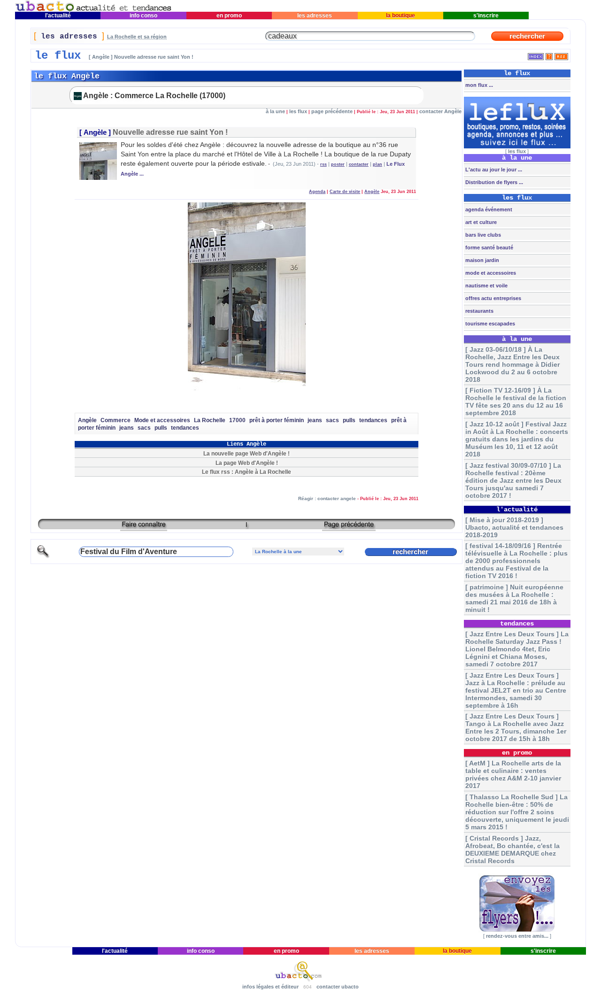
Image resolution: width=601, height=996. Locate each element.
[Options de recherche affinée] (43, 556)
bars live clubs (482, 235)
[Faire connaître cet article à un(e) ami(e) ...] (143, 527)
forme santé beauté (488, 247)
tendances (373, 420)
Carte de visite (345, 191)
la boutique (400, 15)
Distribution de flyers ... (493, 182)
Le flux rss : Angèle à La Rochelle (246, 472)
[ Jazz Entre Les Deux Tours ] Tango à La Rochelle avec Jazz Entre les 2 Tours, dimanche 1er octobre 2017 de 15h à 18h (515, 727)
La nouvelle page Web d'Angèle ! (246, 453)
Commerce (115, 420)
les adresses (314, 15)
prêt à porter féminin (276, 420)
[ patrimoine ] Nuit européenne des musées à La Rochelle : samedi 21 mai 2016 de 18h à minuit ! (514, 598)
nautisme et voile (486, 285)
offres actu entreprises (492, 298)
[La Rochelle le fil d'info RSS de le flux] (561, 54)
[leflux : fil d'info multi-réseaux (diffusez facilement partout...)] (517, 146)
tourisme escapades (489, 323)
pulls (349, 420)
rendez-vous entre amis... (517, 936)
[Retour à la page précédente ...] (349, 527)
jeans (315, 420)
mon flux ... (478, 85)
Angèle (95, 132)
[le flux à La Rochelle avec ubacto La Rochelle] (93, 9)
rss (323, 164)
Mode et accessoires (162, 420)
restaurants (478, 311)
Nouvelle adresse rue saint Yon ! (170, 132)
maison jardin (481, 260)
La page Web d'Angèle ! (247, 463)
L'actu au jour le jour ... (493, 169)
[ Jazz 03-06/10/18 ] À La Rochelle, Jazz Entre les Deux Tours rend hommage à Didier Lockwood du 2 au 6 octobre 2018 (512, 364)
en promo (229, 15)
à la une (275, 111)
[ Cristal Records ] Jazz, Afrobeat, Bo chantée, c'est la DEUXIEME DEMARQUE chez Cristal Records (512, 849)
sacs (332, 420)
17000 (237, 420)
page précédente (332, 111)
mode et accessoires (490, 273)
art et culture (480, 222)
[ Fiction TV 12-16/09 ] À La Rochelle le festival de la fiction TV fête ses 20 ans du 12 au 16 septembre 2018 (515, 401)
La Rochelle (209, 420)
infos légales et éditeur (270, 986)
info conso (143, 15)
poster (338, 164)
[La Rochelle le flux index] (536, 54)
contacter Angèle (440, 111)
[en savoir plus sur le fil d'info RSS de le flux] (549, 54)
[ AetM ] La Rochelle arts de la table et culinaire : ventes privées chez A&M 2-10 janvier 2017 (513, 774)
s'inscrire (486, 15)
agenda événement (488, 209)
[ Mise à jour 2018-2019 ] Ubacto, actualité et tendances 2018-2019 (514, 527)
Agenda (317, 191)
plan (377, 164)
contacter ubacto (337, 986)
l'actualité (58, 15)
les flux (298, 111)
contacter (359, 164)
